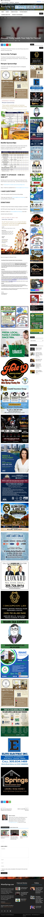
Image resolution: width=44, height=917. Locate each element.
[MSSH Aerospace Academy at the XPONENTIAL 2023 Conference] (32, 365)
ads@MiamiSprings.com (8, 906)
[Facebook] (2, 45)
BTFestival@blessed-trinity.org (22, 187)
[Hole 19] (15, 371)
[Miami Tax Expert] (15, 634)
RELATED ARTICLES (5, 827)
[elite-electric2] (15, 752)
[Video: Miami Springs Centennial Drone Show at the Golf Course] (14, 833)
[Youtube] (10, 911)
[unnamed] (29, 7)
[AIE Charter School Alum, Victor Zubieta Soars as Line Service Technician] (32, 353)
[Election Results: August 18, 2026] (32, 907)
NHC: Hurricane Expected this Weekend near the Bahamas (6, 809)
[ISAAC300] (36, 200)
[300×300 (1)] (36, 145)
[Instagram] (5, 911)
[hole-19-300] (36, 226)
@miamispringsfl (30, 877)
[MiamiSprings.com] (7, 7)
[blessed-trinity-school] (36, 312)
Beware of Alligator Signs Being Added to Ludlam (39, 371)
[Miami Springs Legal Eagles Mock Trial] (32, 360)
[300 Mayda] (36, 132)
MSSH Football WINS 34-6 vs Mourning (23, 809)
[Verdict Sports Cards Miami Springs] (15, 429)
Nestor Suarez (4, 40)
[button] (43, 2)
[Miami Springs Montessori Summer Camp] (15, 317)
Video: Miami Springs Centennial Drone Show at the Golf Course (14, 838)
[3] (36, 159)
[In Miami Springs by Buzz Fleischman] (5, 833)
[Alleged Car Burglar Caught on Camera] (32, 349)
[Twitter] (4, 45)
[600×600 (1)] (15, 488)
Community (5, 35)
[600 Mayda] (15, 458)
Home (2, 17)
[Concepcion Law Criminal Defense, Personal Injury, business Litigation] (36, 64)
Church (5, 17)
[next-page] (3, 841)
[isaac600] (15, 664)
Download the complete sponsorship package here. (14, 184)
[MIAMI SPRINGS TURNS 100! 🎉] (24, 833)
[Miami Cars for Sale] (36, 291)
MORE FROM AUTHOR (14, 827)
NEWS (9, 35)
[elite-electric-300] (36, 91)
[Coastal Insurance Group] (15, 399)
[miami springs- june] (15, 343)
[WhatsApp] (10, 45)
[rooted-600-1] (15, 85)
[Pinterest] (7, 45)
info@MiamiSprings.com (6, 903)
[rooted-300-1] (36, 78)
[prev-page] (1, 841)
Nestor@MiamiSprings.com (13, 822)
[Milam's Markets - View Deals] (36, 186)
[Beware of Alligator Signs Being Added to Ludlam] (32, 371)
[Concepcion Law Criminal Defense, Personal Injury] (15, 605)
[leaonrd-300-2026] (36, 172)
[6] (15, 546)
